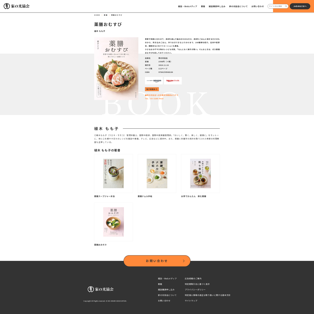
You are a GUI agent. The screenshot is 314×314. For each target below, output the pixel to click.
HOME (97, 15)
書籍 (105, 15)
